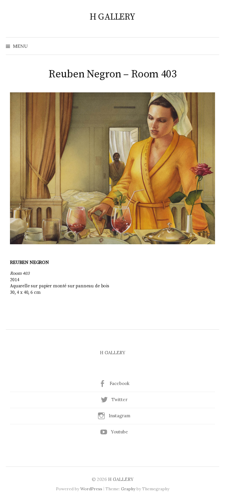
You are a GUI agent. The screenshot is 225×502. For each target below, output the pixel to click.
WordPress (91, 488)
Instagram (119, 415)
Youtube (119, 432)
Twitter (119, 399)
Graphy (128, 488)
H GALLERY (112, 17)
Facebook (119, 383)
